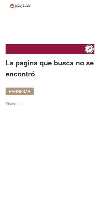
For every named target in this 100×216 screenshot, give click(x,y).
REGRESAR (19, 91)
